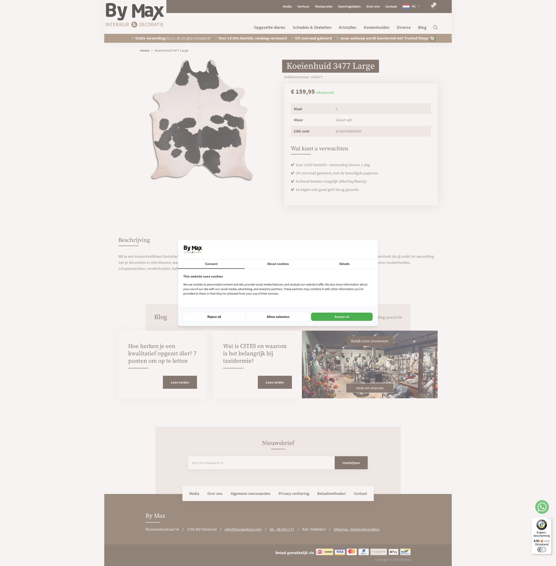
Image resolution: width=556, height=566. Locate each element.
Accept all (341, 316)
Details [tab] (344, 264)
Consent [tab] (211, 264)
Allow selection (278, 316)
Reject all (214, 316)
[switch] (541, 549)
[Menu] (549, 519)
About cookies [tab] (278, 264)
